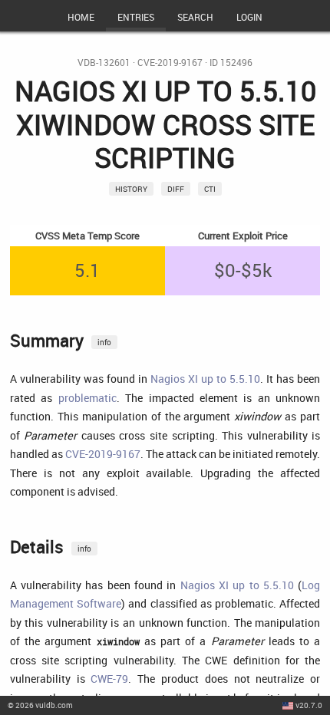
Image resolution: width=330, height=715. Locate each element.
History (131, 188)
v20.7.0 (308, 705)
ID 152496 (231, 62)
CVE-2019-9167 (170, 62)
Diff (175, 188)
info (104, 342)
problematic (87, 397)
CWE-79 (109, 678)
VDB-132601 (104, 62)
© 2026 (40, 705)
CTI (210, 188)
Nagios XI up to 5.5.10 (205, 378)
